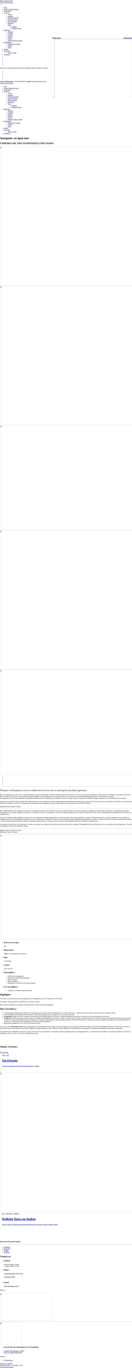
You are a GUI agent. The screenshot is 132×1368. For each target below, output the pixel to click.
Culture (10, 35)
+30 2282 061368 (9, 1277)
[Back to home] (6, 2)
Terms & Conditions (6, 1363)
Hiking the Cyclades (14, 44)
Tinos (9, 25)
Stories (6, 49)
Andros (10, 46)
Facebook (7, 1247)
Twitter (6, 1250)
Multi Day (7, 30)
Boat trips (11, 23)
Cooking (10, 33)
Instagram (7, 1249)
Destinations (7, 42)
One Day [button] (6, 92)
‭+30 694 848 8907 (9, 1273)
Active (10, 39)
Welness (10, 37)
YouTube (6, 1252)
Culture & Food (16, 28)
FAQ (5, 7)
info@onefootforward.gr (11, 1286)
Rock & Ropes (12, 21)
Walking (10, 16)
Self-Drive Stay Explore (15, 40)
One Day (6, 13)
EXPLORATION (13, 18)
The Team (7, 51)
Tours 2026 (7, 11)
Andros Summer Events (11, 9)
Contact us (7, 54)
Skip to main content (6, 1)
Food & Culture (12, 20)
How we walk (12, 53)
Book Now (56, 38)
